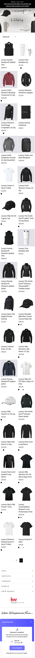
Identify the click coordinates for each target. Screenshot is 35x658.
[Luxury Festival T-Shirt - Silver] (23, 547)
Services (6, 576)
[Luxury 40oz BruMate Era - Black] (21, 68)
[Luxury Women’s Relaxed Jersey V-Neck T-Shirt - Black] (1, 550)
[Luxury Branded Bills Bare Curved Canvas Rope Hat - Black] (18, 324)
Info (4, 571)
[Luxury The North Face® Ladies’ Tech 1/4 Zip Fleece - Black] (18, 226)
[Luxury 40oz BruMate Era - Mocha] (23, 68)
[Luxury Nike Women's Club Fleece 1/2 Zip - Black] (18, 357)
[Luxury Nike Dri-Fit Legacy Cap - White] (3, 224)
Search (5, 586)
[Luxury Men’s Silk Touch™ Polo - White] (3, 512)
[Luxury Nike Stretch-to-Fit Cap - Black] (1, 419)
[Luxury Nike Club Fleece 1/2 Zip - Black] (3, 450)
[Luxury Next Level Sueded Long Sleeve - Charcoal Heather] (6, 482)
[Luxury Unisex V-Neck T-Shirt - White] (3, 193)
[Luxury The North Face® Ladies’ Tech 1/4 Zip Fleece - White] (21, 226)
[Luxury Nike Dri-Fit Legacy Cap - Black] (1, 224)
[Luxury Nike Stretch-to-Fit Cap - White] (3, 419)
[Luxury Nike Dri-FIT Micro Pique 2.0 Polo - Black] (18, 389)
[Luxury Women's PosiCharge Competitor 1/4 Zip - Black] (3, 133)
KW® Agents (8, 591)
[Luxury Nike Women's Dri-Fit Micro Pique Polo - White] (21, 482)
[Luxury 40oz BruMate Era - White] (18, 68)
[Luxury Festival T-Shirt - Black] (18, 547)
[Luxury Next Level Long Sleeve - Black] (18, 450)
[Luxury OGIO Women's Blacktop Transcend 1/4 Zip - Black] (1, 100)
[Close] (31, 622)
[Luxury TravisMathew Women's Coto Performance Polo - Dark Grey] (21, 517)
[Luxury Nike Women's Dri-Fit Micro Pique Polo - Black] (18, 482)
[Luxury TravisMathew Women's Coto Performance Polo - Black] (18, 517)
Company (6, 581)
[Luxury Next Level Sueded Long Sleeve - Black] (1, 482)
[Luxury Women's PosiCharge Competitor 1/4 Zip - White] (1, 133)
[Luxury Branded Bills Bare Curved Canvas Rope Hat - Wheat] (21, 324)
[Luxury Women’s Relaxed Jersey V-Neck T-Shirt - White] (3, 550)
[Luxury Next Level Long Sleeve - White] (21, 450)
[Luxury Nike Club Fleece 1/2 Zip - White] (1, 450)
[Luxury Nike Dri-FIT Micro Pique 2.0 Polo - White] (21, 389)
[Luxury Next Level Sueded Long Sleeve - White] (3, 482)
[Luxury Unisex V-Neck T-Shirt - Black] (1, 193)
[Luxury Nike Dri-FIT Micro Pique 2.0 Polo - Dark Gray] (23, 389)
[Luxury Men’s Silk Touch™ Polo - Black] (1, 512)
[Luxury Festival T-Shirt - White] (21, 547)
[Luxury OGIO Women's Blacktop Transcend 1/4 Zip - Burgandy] (3, 100)
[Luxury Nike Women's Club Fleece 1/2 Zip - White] (21, 357)
